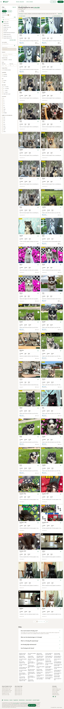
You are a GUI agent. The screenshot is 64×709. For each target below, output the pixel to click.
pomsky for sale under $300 (39, 673)
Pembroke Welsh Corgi (6, 689)
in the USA (36, 7)
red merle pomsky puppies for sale (31, 670)
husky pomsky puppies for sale (31, 657)
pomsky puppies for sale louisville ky (57, 671)
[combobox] (8, 45)
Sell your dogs (54, 691)
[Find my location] (15, 45)
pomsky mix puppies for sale (49, 664)
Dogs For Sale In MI (18, 693)
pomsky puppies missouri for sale (57, 654)
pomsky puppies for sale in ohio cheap (49, 657)
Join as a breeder (29, 1)
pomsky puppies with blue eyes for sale (23, 668)
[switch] (8, 15)
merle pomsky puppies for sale (22, 657)
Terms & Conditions (55, 690)
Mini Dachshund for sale (6, 691)
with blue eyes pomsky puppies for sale (31, 662)
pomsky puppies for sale (57, 679)
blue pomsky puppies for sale (32, 654)
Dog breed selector (55, 694)
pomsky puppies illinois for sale (57, 676)
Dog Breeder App (55, 693)
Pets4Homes (6, 700)
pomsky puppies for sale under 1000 (49, 654)
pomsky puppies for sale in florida (57, 674)
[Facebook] (53, 697)
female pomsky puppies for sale (48, 661)
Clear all (14, 7)
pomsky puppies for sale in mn (49, 673)
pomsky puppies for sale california (49, 670)
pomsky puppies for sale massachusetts (57, 662)
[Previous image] (20, 25)
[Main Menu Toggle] (1, 2)
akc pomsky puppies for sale (23, 671)
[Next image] (38, 25)
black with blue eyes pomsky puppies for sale (40, 660)
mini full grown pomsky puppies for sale (31, 677)
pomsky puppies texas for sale (48, 667)
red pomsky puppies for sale (32, 660)
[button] (29, 25)
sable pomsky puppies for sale (39, 654)
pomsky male (47, 659)
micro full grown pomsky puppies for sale (22, 674)
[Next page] (47, 622)
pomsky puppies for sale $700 (40, 676)
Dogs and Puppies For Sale (7, 686)
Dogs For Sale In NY (18, 689)
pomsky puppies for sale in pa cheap (40, 678)
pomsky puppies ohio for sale (58, 668)
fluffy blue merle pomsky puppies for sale (31, 673)
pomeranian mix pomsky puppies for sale (40, 663)
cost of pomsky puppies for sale (22, 677)
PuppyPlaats (15, 700)
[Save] (38, 35)
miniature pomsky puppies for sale (22, 654)
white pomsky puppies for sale (31, 680)
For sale (4, 11)
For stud (9, 11)
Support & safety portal (56, 689)
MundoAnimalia (22, 700)
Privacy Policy (54, 687)
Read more (60, 13)
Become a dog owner (20, 1)
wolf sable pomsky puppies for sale (40, 657)
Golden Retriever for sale (6, 687)
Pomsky (21, 13)
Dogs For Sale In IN (18, 694)
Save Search (33, 705)
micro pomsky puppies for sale (22, 662)
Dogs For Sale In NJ (18, 691)
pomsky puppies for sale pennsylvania (57, 657)
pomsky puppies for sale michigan (49, 678)
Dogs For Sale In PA (18, 687)
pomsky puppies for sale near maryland (49, 675)
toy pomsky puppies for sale (23, 660)
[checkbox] (3, 22)
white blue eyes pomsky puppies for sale (31, 666)
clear (15, 17)
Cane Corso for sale (5, 694)
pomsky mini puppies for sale (23, 665)
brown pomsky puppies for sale (39, 670)
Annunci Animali (29, 700)
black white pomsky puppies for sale (23, 680)
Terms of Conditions (16, 703)
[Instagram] (55, 697)
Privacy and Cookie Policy (24, 703)
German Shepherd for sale (7, 690)
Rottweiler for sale (5, 693)
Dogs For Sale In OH (18, 690)
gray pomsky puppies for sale (40, 667)
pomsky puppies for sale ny (57, 660)
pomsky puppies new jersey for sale (58, 665)
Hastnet (11, 700)
